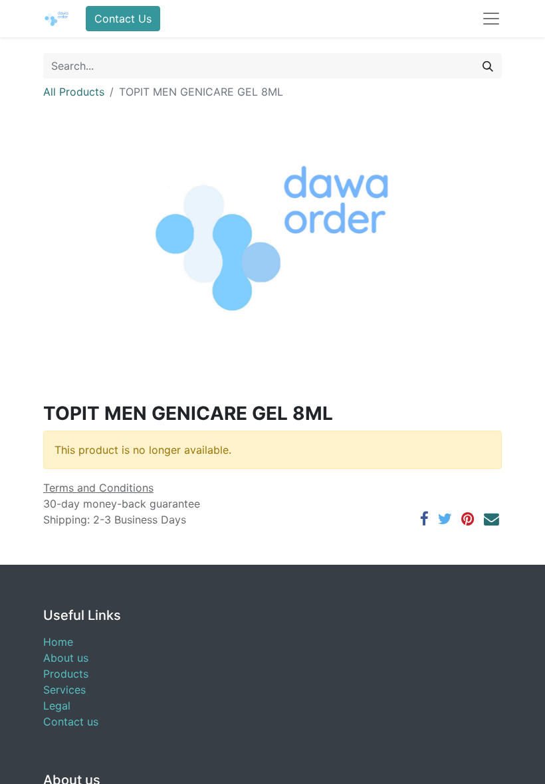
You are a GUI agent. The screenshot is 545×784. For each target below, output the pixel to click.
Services (64, 689)
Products (65, 673)
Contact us (70, 721)
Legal (56, 705)
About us (65, 657)
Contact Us (123, 18)
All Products (73, 91)
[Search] (488, 65)
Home (58, 641)
